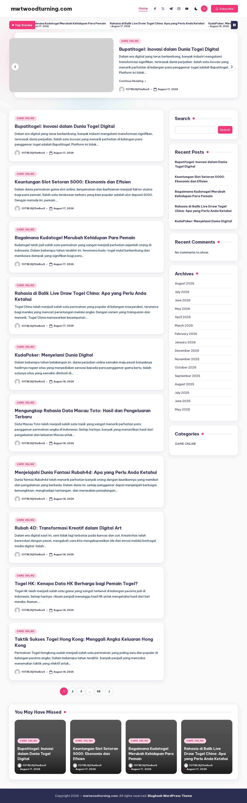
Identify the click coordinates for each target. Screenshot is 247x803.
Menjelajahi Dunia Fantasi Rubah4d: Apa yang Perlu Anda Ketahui (86, 472)
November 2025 (187, 359)
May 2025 (182, 409)
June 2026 (182, 300)
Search (182, 118)
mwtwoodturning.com (41, 8)
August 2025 (184, 384)
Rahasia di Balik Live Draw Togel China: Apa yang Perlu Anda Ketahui (139, 23)
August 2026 (184, 283)
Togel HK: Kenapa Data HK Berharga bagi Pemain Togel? (76, 583)
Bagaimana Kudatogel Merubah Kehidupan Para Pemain (49, 23)
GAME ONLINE (130, 41)
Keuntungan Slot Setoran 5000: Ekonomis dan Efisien (73, 182)
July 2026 (182, 292)
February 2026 (186, 334)
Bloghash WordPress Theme (170, 796)
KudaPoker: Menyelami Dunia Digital (216, 23)
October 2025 (185, 367)
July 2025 (182, 393)
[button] (224, 8)
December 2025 (187, 351)
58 (98, 691)
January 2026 (185, 342)
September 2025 (187, 376)
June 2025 (182, 401)
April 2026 (183, 317)
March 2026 (184, 325)
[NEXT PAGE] (109, 691)
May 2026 (182, 309)
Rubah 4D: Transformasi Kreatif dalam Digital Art (68, 528)
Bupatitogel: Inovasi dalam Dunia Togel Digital (169, 49)
